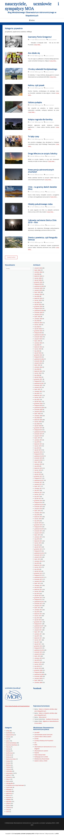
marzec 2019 (38, 446)
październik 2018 (39, 456)
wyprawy (8, 801)
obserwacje (9, 773)
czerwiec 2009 (38, 682)
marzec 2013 (38, 591)
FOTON (36, 738)
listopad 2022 (38, 357)
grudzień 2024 (38, 306)
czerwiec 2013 (38, 585)
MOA (35, 744)
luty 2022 (37, 375)
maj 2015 (37, 539)
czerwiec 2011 (38, 634)
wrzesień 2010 (38, 652)
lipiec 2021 (37, 389)
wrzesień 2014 (38, 555)
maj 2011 (37, 636)
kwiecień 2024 (38, 322)
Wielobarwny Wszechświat (41, 759)
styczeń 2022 (38, 377)
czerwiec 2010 (38, 658)
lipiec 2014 (37, 559)
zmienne (8, 807)
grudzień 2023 (38, 330)
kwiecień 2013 (38, 589)
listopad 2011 (38, 624)
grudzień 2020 (38, 403)
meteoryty (9, 771)
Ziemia (8, 805)
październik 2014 (39, 553)
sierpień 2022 (38, 363)
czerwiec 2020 (38, 415)
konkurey (8, 755)
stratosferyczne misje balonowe (15, 785)
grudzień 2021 (38, 379)
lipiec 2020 (37, 413)
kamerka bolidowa (11, 743)
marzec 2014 (38, 567)
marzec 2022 (38, 373)
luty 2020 (37, 423)
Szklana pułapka (35, 102)
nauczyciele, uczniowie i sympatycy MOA (32, 6)
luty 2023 (37, 351)
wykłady (8, 799)
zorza (7, 809)
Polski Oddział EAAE (39, 755)
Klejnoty (8, 747)
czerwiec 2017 (38, 488)
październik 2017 (39, 480)
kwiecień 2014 (38, 565)
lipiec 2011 (37, 632)
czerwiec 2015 (38, 537)
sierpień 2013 (38, 581)
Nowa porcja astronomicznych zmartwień (41, 170)
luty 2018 (37, 472)
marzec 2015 (38, 543)
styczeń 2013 (38, 595)
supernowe (9, 787)
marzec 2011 (38, 640)
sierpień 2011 (38, 630)
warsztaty (9, 791)
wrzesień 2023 (38, 337)
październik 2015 (39, 529)
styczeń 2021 (38, 401)
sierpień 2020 (38, 411)
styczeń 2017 (38, 498)
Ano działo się (34, 53)
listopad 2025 (38, 284)
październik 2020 (39, 407)
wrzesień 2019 (38, 434)
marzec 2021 (38, 397)
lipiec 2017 (37, 486)
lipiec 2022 (37, 365)
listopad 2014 (38, 551)
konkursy (8, 757)
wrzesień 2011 (38, 628)
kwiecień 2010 (38, 662)
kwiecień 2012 (38, 613)
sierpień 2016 (38, 508)
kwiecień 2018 (38, 468)
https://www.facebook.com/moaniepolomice (17, 706)
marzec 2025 (38, 300)
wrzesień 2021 (38, 385)
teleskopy (8, 789)
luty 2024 (37, 326)
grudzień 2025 (38, 282)
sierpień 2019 (38, 436)
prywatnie (9, 777)
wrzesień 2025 (38, 288)
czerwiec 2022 (38, 367)
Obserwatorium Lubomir (41, 751)
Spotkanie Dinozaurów (52, 719)
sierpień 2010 (38, 654)
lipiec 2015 (37, 535)
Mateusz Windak (40, 156)
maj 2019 (37, 442)
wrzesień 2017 (38, 482)
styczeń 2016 (38, 522)
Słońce (8, 781)
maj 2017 (37, 490)
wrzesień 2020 (38, 409)
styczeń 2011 (38, 644)
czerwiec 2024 (38, 318)
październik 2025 (39, 286)
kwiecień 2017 (38, 492)
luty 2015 (37, 545)
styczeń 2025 (38, 304)
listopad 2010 (38, 648)
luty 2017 (37, 496)
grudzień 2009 (38, 670)
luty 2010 (37, 666)
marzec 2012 (38, 615)
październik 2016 (39, 504)
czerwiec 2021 (38, 391)
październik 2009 (39, 674)
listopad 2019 (38, 430)
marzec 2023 (38, 349)
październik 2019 (39, 432)
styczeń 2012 (38, 620)
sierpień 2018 (38, 460)
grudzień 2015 (38, 525)
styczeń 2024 (38, 328)
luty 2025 (37, 302)
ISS (7, 739)
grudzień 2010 (38, 646)
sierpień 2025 (38, 290)
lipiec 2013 (37, 583)
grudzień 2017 (38, 476)
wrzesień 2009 (38, 676)
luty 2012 (37, 618)
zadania (8, 803)
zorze (7, 811)
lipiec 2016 (37, 510)
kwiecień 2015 (38, 541)
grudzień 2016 (38, 500)
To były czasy (33, 136)
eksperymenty (10, 735)
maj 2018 (37, 466)
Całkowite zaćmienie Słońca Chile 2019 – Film (42, 221)
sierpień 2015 (38, 533)
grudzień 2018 (38, 452)
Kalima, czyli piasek (36, 85)
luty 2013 (37, 593)
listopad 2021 (38, 381)
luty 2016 (37, 521)
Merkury (8, 765)
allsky (7, 730)
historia (8, 737)
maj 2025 (37, 296)
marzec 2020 (38, 421)
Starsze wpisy (11, 257)
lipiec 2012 (37, 607)
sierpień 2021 (38, 387)
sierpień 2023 (38, 339)
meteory (8, 767)
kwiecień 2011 (38, 638)
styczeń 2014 (38, 571)
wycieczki (8, 797)
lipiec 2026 (37, 270)
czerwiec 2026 (38, 272)
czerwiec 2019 (38, 440)
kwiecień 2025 (38, 298)
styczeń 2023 (38, 353)
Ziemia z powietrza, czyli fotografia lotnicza (42, 238)
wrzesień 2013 (38, 579)
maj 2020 (37, 417)
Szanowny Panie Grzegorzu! (40, 37)
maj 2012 (37, 611)
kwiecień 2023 (38, 347)
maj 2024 (37, 320)
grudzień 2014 (38, 549)
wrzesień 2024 (38, 312)
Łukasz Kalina (40, 174)
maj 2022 (37, 369)
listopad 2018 (38, 454)
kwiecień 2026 (38, 276)
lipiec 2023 (37, 341)
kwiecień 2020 (38, 419)
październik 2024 (39, 310)
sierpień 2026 (38, 268)
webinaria (9, 793)
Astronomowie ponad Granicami (43, 734)
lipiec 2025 (37, 292)
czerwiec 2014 (38, 561)
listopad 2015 (38, 527)
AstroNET (37, 732)
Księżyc (8, 761)
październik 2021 (39, 383)
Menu (33, 20)
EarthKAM (9, 733)
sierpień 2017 (38, 484)
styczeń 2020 (38, 425)
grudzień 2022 (38, 355)
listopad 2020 (38, 405)
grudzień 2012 (38, 597)
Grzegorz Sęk (40, 55)
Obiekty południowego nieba (40, 204)
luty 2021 (37, 399)
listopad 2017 (38, 478)
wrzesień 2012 (38, 603)
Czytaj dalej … (37, 44)
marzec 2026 (38, 278)
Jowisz (8, 741)
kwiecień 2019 (38, 444)
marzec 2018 (38, 470)
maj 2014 (37, 563)
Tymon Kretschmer (41, 39)
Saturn (8, 779)
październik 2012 (39, 601)
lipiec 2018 (37, 462)
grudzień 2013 (38, 573)
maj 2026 (37, 274)
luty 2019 (37, 448)
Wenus (8, 795)
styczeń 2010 (38, 668)
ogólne (8, 775)
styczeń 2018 (38, 474)
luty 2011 (37, 642)
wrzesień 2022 (38, 361)
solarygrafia (9, 783)
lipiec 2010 (37, 656)
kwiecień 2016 (38, 516)
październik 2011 (39, 626)
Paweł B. (36, 753)
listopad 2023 (38, 332)
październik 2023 (39, 335)
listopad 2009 (38, 672)
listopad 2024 (38, 308)
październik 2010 (39, 650)
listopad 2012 (38, 599)
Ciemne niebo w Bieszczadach (42, 736)
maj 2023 (37, 345)
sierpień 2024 (38, 314)
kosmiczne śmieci (11, 759)
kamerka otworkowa (11, 745)
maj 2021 (37, 393)
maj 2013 (37, 587)
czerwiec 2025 (38, 294)
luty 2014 (37, 569)
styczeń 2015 (38, 547)
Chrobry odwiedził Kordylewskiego (42, 69)
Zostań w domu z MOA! (40, 761)
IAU (35, 742)
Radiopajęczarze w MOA (41, 757)
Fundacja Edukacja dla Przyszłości (43, 740)
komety (8, 749)
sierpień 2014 (38, 557)
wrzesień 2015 (38, 531)
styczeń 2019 (38, 450)
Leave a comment (52, 39)
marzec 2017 (38, 494)
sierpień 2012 (38, 605)
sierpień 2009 (38, 678)
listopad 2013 (38, 575)
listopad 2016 (38, 502)
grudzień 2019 (38, 428)
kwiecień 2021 (38, 395)
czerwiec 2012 (38, 609)
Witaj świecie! (42, 717)
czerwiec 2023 (38, 343)
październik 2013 (39, 577)
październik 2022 (39, 359)
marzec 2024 (38, 324)
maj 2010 (37, 660)
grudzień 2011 (38, 622)
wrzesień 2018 (38, 458)
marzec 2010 (38, 664)
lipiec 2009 (37, 680)
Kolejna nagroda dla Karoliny (40, 119)
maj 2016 (37, 514)
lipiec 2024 (37, 316)
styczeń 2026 (38, 280)
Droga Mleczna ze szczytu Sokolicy (42, 153)
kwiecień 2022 (38, 371)
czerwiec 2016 (38, 512)
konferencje (9, 753)
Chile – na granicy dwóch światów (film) (42, 188)
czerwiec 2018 (38, 464)
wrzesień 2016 (38, 506)
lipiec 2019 (37, 438)
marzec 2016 (38, 518)
